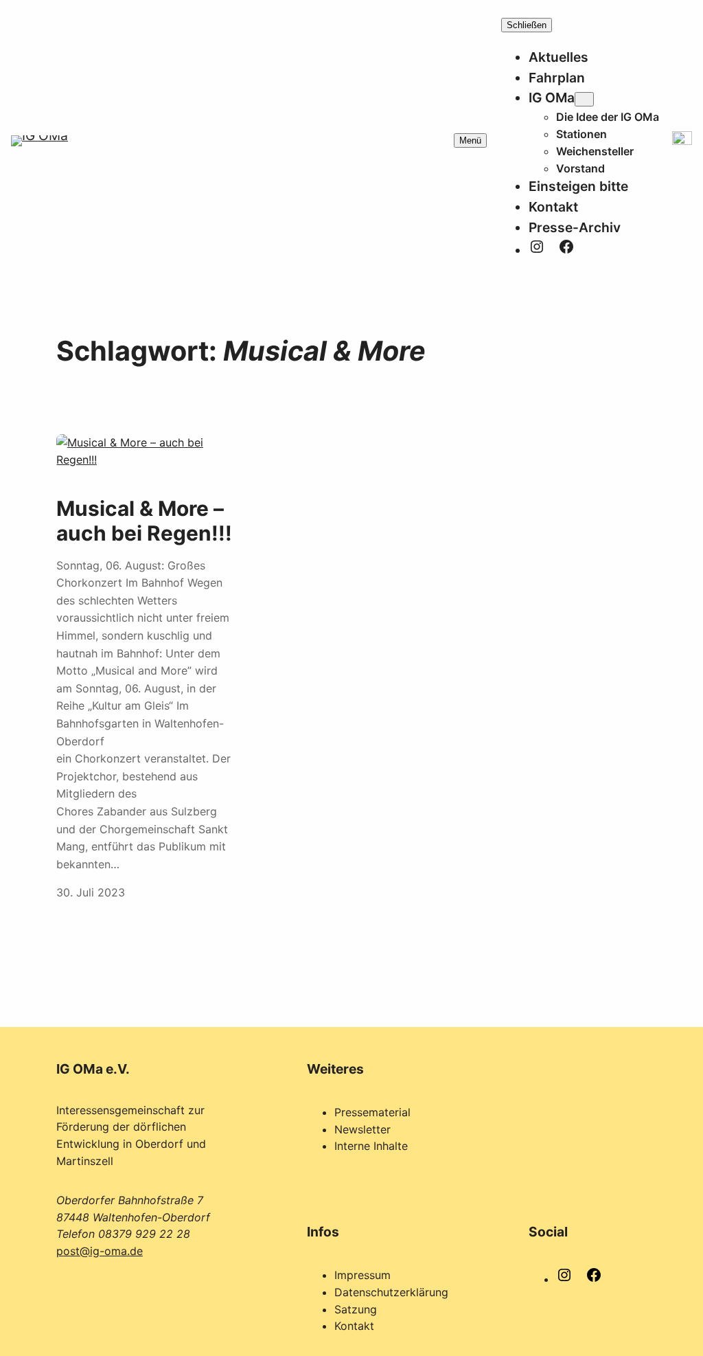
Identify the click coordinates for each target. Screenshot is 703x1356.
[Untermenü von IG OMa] (584, 99)
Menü (470, 140)
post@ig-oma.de (99, 1251)
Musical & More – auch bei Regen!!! (144, 521)
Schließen (526, 25)
